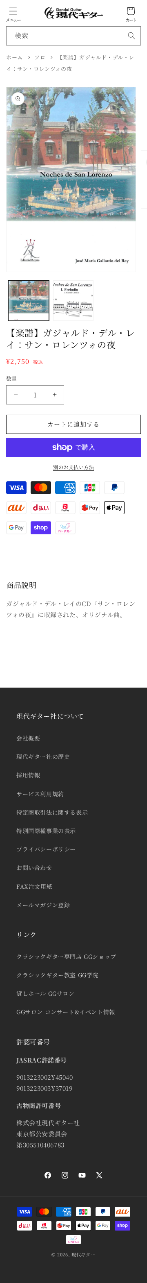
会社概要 (28, 738)
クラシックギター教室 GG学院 (57, 975)
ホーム (14, 57)
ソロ (39, 57)
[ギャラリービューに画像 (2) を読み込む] (73, 300)
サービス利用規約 (40, 794)
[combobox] (73, 36)
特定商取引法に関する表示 (52, 812)
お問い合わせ (34, 867)
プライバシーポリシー (46, 849)
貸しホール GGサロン (45, 993)
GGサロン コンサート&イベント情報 (65, 1012)
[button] (13, 11)
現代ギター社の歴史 (43, 756)
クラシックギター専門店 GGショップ (66, 956)
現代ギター (83, 1254)
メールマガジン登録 (43, 905)
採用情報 (28, 775)
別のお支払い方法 (73, 466)
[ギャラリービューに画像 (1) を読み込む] (28, 300)
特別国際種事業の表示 (46, 831)
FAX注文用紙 (34, 886)
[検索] (131, 36)
